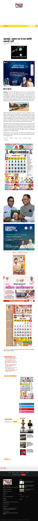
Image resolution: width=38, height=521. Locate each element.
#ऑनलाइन (11, 138)
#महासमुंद (29, 138)
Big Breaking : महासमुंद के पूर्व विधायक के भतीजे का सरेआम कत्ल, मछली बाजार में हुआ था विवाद (30, 444)
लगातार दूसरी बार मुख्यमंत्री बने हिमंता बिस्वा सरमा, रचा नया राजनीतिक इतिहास (29, 486)
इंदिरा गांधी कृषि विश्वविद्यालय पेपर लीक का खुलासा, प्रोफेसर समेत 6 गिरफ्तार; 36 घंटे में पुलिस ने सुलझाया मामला (10, 361)
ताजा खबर (27, 496)
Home (10, 472)
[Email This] (10, 89)
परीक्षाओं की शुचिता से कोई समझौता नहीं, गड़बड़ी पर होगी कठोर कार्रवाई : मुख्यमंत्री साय (11, 370)
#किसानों (15, 138)
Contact (27, 472)
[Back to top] (36, 519)
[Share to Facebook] (4, 89)
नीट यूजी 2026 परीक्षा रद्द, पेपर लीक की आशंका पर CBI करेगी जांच (29, 482)
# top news (6, 138)
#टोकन (20, 138)
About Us (13, 472)
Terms (17, 472)
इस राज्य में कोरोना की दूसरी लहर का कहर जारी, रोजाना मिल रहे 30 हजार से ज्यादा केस (30, 451)
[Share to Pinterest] (8, 89)
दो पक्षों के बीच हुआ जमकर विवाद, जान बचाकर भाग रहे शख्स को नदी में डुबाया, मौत (30, 436)
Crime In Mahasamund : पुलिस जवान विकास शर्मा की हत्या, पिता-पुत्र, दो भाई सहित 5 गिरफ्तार (26, 430)
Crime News (22, 496)
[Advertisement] (19, 16)
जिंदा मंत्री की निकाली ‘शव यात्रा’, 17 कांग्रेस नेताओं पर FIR (29, 490)
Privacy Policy (22, 472)
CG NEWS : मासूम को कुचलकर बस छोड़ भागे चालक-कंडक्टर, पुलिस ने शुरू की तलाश (11, 365)
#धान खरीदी (24, 138)
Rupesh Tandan (16, 43)
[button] (1, 26)
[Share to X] (6, 89)
